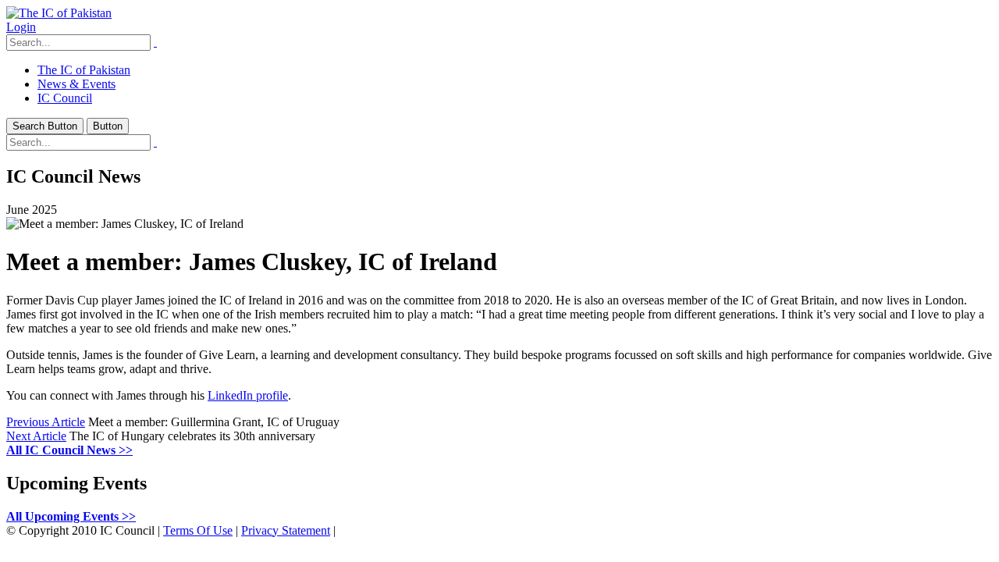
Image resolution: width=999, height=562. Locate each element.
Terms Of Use (198, 530)
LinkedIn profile (248, 395)
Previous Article (45, 422)
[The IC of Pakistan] (59, 13)
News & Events (76, 84)
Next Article (36, 436)
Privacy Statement (285, 530)
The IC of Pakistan (83, 69)
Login (21, 27)
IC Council (64, 98)
